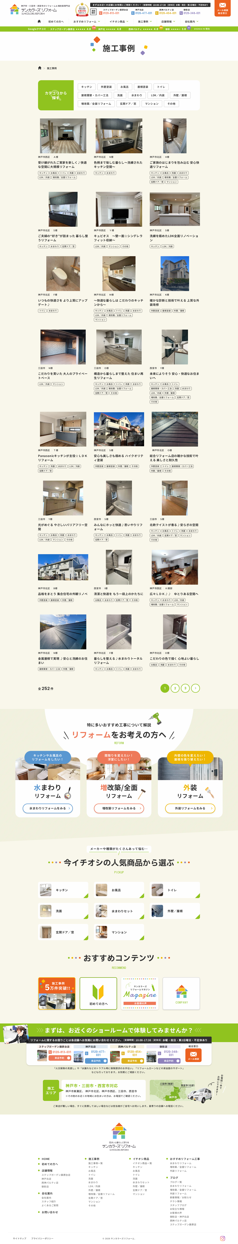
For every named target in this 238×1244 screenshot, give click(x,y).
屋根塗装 (142, 87)
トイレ (161, 87)
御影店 (45, 1186)
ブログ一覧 (176, 1182)
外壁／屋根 (180, 95)
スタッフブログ (178, 1205)
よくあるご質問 (50, 1205)
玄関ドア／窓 (128, 103)
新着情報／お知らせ (181, 1197)
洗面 (120, 95)
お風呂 (124, 87)
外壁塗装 (106, 87)
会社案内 (46, 1197)
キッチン (86, 87)
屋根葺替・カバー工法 (94, 95)
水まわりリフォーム (181, 1163)
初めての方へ (50, 1164)
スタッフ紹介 (49, 1201)
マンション (152, 103)
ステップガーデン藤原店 (183, 1224)
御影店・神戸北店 (179, 1216)
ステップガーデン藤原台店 (56, 1174)
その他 (171, 103)
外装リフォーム (178, 1170)
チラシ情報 (176, 1201)
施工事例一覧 (95, 1163)
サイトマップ (19, 1238)
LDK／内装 (158, 95)
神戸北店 (46, 1178)
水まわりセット (141, 1182)
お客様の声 (176, 1212)
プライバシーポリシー (42, 1238)
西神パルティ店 (50, 1182)
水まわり (136, 95)
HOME (46, 1158)
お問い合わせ (50, 1212)
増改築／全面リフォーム (96, 103)
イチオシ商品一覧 (142, 1163)
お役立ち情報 (177, 1208)
